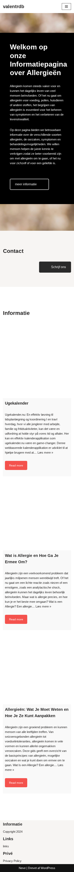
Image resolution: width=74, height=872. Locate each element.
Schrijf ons (58, 267)
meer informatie (26, 184)
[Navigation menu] (66, 6)
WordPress (48, 868)
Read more (16, 465)
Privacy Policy (12, 861)
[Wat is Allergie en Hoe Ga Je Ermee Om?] (37, 516)
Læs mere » (45, 452)
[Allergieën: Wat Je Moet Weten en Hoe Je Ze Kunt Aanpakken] (37, 670)
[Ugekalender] (37, 364)
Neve (22, 868)
